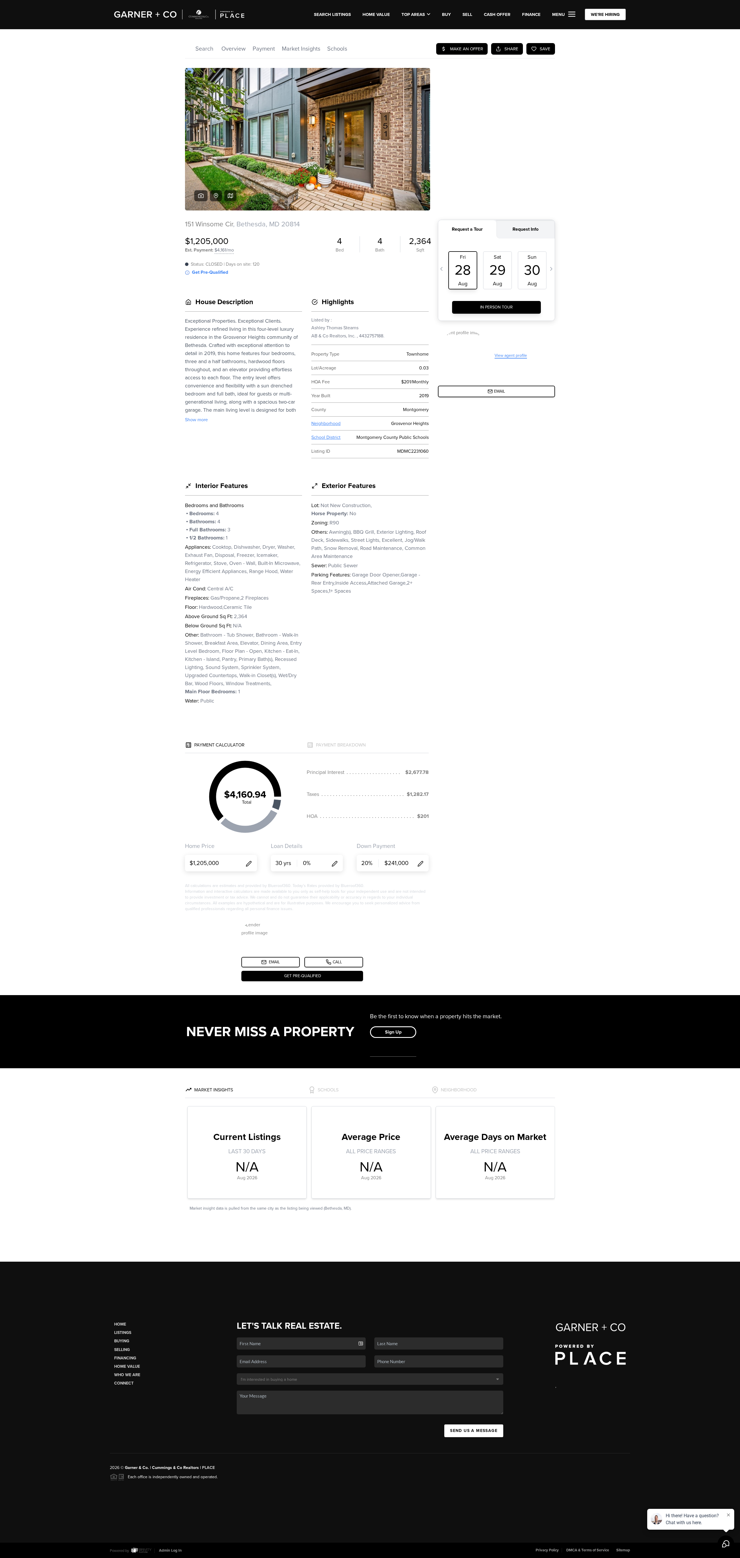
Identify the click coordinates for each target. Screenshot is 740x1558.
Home (120, 1324)
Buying (121, 1341)
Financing (125, 1358)
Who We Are (127, 1374)
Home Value (376, 14)
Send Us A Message (473, 1430)
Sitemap (623, 1550)
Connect (124, 1383)
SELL (467, 14)
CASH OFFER (497, 14)
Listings (122, 1332)
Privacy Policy (547, 1550)
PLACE (208, 1467)
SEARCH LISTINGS (332, 14)
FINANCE (531, 14)
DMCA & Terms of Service (587, 1550)
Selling (122, 1349)
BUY (446, 14)
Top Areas (413, 14)
